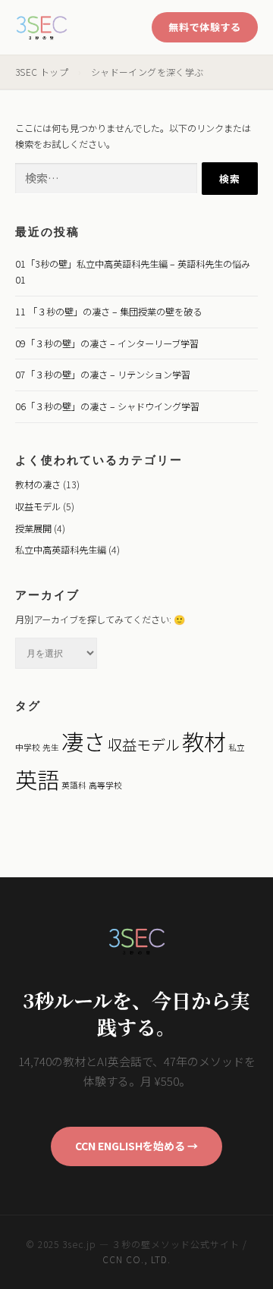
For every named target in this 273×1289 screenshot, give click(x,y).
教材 (204, 741)
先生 (50, 747)
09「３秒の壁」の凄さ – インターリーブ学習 (107, 343)
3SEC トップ (41, 71)
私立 (236, 747)
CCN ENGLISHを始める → (136, 1145)
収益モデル (38, 506)
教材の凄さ (38, 484)
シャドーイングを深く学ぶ (147, 71)
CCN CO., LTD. (136, 1259)
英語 (37, 779)
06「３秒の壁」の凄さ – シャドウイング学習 (107, 406)
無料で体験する (204, 27)
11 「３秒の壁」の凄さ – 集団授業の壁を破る (108, 311)
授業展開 (33, 528)
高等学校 (105, 785)
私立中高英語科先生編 (60, 550)
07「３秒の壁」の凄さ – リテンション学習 (102, 374)
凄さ (83, 741)
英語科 (73, 785)
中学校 (27, 747)
